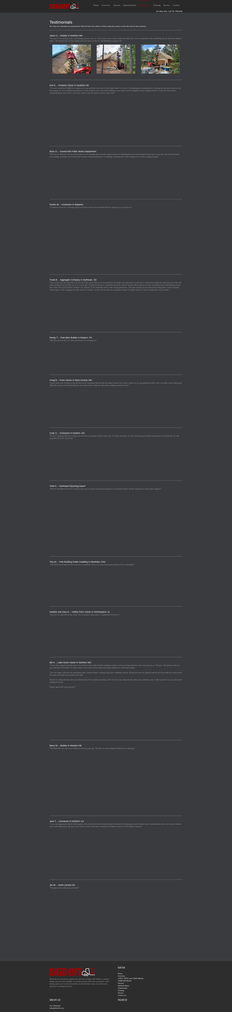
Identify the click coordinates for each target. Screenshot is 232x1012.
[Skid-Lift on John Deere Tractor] (71, 405)
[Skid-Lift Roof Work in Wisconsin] (71, 118)
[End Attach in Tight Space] (116, 59)
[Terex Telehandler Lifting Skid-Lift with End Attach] (71, 584)
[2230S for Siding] (71, 59)
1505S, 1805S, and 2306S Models (131, 978)
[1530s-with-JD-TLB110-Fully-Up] (160, 851)
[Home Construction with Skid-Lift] (116, 356)
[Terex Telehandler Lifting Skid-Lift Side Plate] (116, 584)
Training (121, 990)
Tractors (121, 983)
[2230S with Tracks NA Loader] (71, 239)
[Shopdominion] (160, 458)
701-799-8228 (55, 1006)
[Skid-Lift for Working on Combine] (116, 920)
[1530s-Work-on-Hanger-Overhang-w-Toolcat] (116, 521)
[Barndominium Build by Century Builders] (71, 458)
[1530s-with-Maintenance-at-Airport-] (71, 521)
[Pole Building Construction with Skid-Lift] (116, 458)
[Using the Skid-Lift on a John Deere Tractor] (160, 634)
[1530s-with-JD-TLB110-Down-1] (116, 851)
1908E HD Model (124, 981)
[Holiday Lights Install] (116, 176)
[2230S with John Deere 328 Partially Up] (71, 920)
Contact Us (122, 995)
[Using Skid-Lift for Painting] (116, 634)
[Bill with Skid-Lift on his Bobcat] (71, 712)
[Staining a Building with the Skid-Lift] (116, 712)
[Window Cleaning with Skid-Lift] (116, 118)
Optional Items (123, 986)
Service (120, 993)
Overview (121, 976)
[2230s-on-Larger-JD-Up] (160, 405)
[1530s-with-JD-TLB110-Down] (71, 851)
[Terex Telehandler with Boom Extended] (160, 584)
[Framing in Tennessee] (71, 356)
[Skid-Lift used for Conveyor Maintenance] (116, 310)
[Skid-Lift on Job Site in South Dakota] (71, 310)
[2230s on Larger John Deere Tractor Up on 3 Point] (116, 405)
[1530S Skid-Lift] (71, 176)
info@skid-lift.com (57, 1008)
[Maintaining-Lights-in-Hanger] (160, 521)
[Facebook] (119, 1006)
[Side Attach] (160, 59)
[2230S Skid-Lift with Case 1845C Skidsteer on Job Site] (71, 781)
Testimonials (122, 988)
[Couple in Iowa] (71, 634)
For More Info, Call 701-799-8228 (169, 11)
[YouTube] (123, 1006)
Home (120, 974)
